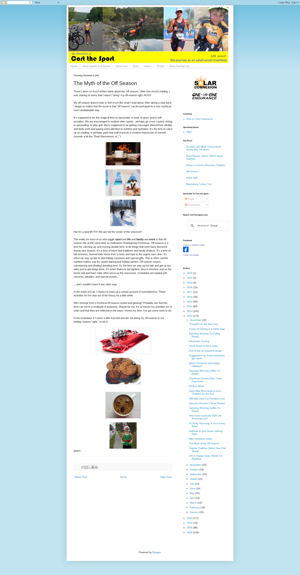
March (193, 502)
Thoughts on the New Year (203, 324)
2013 (190, 311)
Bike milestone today (200, 438)
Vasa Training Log (179, 66)
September (196, 474)
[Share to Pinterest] (96, 467)
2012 (190, 315)
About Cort (121, 66)
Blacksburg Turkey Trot (198, 184)
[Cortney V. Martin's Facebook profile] (186, 251)
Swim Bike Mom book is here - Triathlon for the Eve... (205, 392)
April (192, 498)
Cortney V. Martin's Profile (194, 245)
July (192, 483)
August (194, 478)
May (192, 493)
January (194, 512)
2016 (190, 296)
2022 (190, 277)
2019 (190, 282)
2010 (190, 522)
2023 (190, 273)
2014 (190, 306)
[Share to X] (89, 467)
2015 (190, 301)
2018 (190, 287)
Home (74, 66)
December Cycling (199, 341)
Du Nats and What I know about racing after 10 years (203, 148)
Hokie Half (191, 177)
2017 (190, 292)
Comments (193, 204)
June (193, 488)
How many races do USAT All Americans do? (205, 417)
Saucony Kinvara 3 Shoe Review (207, 403)
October (194, 469)
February (195, 507)
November (196, 464)
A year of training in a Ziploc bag (206, 328)
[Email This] (83, 467)
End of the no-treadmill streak (205, 350)
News (136, 66)
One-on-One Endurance (199, 119)
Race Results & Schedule (96, 66)
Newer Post (80, 477)
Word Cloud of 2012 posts (203, 346)
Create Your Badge (191, 255)
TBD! (189, 132)
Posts (190, 198)
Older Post (166, 477)
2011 (190, 518)
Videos (147, 66)
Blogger (156, 552)
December (196, 320)
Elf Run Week (196, 386)
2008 (190, 532)
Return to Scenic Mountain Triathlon (206, 165)
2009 (190, 527)
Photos (160, 66)
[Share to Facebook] (93, 467)
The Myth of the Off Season (204, 443)
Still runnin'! (192, 171)
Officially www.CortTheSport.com (207, 398)
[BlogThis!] (86, 467)
